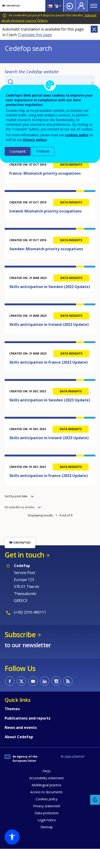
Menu (93, 6)
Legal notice (46, 820)
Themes (12, 708)
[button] (12, 836)
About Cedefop (19, 736)
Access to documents (46, 792)
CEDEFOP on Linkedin (44, 681)
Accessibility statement (46, 778)
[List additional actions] (59, 6)
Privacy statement (46, 806)
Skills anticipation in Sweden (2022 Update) (49, 286)
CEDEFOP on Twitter (21, 681)
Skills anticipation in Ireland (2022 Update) (49, 324)
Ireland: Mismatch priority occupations (45, 211)
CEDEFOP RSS (68, 681)
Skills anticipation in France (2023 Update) (48, 475)
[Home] (11, 6)
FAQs (47, 771)
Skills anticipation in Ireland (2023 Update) (49, 437)
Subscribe (20, 634)
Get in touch (24, 555)
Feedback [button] (95, 800)
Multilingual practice (46, 785)
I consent (18, 151)
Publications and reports (27, 718)
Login (69, 6)
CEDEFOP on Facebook (9, 681)
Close (94, 29)
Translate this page (35, 34)
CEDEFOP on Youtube (33, 681)
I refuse (43, 151)
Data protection (47, 813)
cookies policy (77, 135)
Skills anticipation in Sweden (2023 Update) (49, 400)
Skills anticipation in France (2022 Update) (48, 362)
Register (81, 6)
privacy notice (35, 139)
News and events (21, 727)
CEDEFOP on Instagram (56, 681)
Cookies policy (46, 799)
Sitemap (46, 827)
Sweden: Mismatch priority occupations (46, 248)
